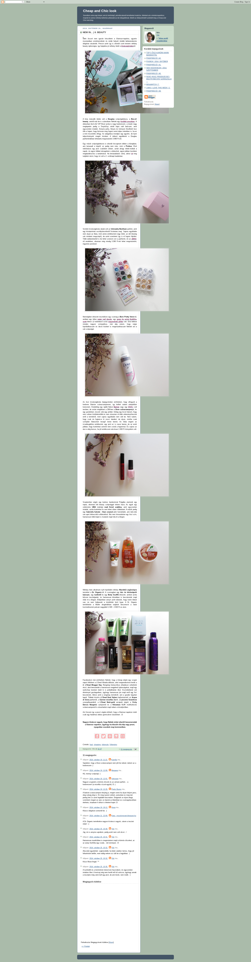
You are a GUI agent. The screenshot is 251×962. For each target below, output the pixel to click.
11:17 (100, 749)
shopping (97, 745)
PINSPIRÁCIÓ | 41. (153, 65)
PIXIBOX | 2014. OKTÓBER (157, 61)
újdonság (105, 745)
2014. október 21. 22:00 (98, 816)
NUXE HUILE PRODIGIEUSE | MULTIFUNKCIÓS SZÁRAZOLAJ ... (159, 79)
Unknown (115, 779)
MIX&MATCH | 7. (152, 84)
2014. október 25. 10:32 (98, 848)
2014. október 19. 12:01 (98, 779)
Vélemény (113, 745)
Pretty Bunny (116, 789)
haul (91, 745)
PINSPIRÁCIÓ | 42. (153, 58)
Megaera (115, 770)
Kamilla (114, 760)
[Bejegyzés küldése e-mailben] (135, 749)
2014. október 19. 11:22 (98, 760)
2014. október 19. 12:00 (98, 770)
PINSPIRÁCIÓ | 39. (153, 91)
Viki (113, 829)
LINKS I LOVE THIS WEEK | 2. (158, 88)
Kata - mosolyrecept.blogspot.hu (124, 816)
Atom (111, 942)
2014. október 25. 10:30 (98, 829)
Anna (113, 807)
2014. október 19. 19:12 (98, 807)
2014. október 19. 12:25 (98, 789)
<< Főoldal (86, 946)
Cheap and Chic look (99, 11)
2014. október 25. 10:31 (98, 837)
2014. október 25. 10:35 (98, 867)
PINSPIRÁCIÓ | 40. (153, 74)
